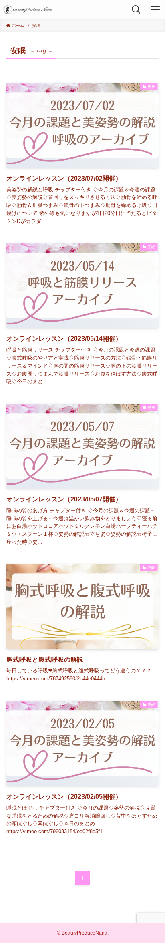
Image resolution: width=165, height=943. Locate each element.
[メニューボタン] (155, 9)
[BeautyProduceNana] (28, 9)
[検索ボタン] (136, 9)
